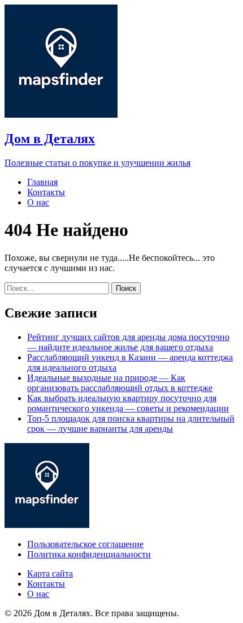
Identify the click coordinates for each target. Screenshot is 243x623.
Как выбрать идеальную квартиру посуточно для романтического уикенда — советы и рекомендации (128, 403)
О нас (38, 202)
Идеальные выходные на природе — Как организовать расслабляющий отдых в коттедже (119, 383)
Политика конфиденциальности (89, 554)
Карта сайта (50, 573)
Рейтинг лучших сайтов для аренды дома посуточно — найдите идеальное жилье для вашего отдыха (128, 342)
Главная (42, 182)
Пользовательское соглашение (85, 544)
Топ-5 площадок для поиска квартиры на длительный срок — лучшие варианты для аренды (131, 423)
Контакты (46, 192)
